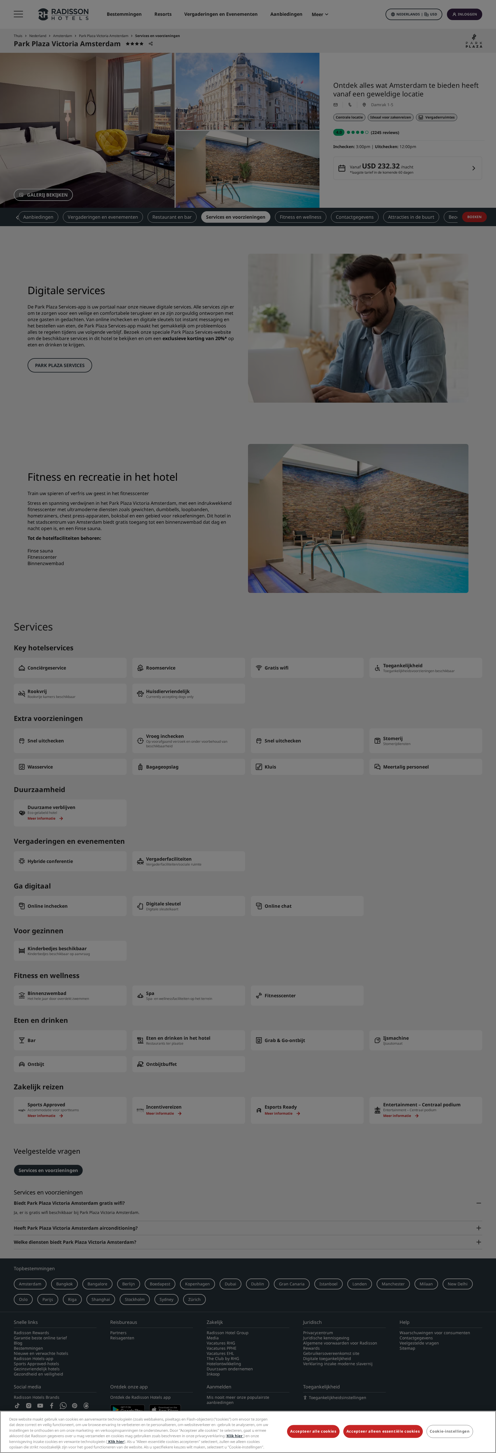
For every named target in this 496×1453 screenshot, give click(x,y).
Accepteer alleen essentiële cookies (383, 1431)
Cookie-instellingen (450, 1431)
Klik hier (235, 1435)
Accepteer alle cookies (313, 1431)
